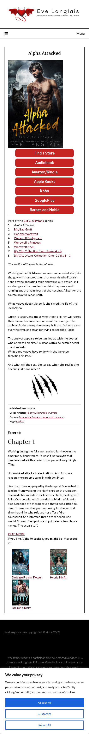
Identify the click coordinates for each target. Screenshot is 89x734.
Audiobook (44, 162)
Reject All (44, 725)
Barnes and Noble (44, 209)
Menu (80, 33)
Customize (45, 714)
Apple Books (44, 181)
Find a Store (45, 153)
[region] (44, 701)
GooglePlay (45, 200)
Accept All (44, 702)
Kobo (44, 191)
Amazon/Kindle (44, 172)
